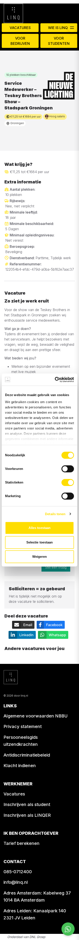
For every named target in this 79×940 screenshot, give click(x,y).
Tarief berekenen (22, 843)
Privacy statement (23, 726)
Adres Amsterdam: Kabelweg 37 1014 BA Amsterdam (37, 896)
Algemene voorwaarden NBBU (36, 716)
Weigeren (39, 556)
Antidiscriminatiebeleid (27, 755)
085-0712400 (18, 871)
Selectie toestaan (39, 542)
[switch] (67, 468)
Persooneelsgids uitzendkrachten (21, 741)
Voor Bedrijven (20, 41)
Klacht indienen (20, 765)
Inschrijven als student (27, 804)
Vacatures (20, 27)
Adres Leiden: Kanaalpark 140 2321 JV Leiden (35, 914)
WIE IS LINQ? (59, 27)
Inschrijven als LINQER (27, 815)
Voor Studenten (59, 41)
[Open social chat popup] (68, 929)
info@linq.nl (16, 882)
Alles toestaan (39, 528)
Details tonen (55, 514)
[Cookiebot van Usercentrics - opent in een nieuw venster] (56, 379)
